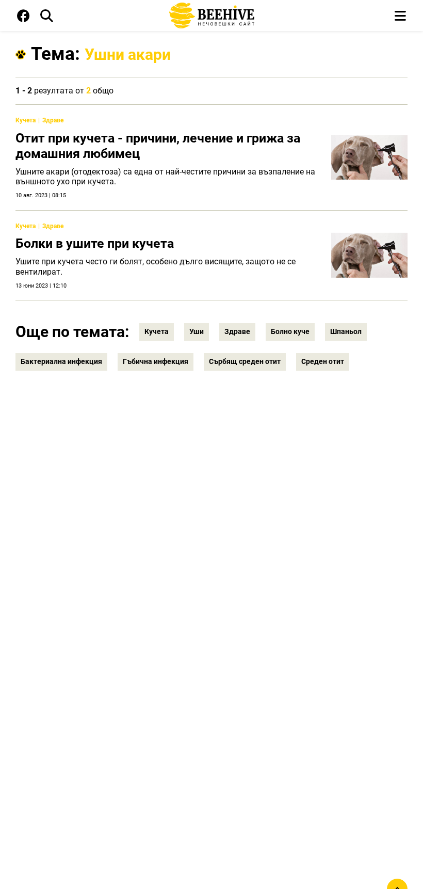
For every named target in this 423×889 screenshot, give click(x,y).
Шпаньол (346, 331)
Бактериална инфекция (61, 361)
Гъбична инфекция (155, 361)
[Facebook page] (23, 18)
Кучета (25, 120)
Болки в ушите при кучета (94, 243)
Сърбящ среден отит (245, 361)
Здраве (52, 120)
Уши (196, 331)
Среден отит (322, 361)
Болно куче (290, 331)
